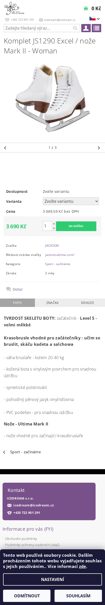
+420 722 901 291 (26, 513)
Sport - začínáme (57, 264)
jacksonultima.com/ (59, 255)
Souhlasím (78, 596)
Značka (52, 303)
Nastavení (52, 579)
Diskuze (87, 303)
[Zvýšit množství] (53, 223)
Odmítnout (27, 596)
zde (82, 566)
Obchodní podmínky (21, 538)
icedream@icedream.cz (33, 505)
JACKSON (52, 245)
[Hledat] (75, 28)
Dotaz (18, 289)
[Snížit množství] (53, 228)
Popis (17, 303)
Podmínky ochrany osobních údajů (32, 544)
